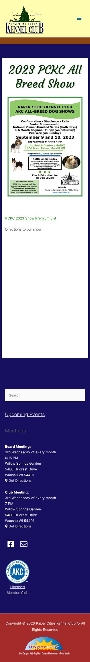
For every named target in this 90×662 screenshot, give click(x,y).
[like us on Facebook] (10, 544)
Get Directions (20, 480)
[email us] (24, 544)
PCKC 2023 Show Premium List (30, 218)
